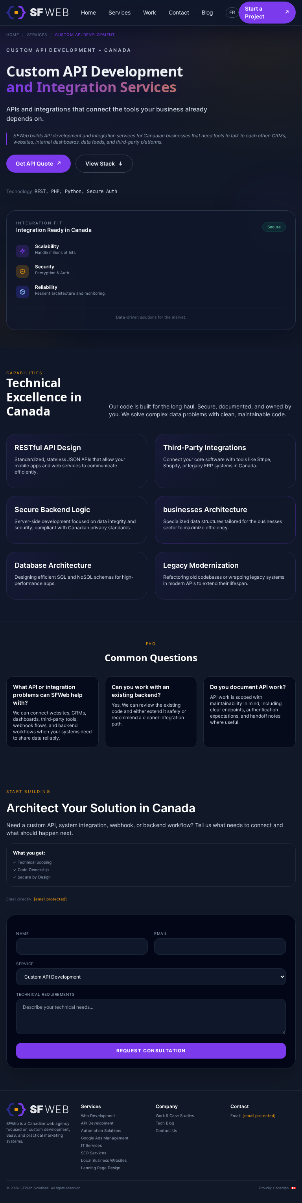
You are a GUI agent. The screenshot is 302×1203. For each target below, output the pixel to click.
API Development (97, 1123)
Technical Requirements (45, 994)
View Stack (104, 163)
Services (120, 12)
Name (22, 933)
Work (149, 12)
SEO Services (93, 1152)
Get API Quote (38, 163)
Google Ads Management (105, 1138)
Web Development (98, 1115)
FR (232, 12)
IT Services (91, 1145)
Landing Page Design (100, 1167)
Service (25, 963)
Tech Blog (165, 1123)
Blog (207, 12)
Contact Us (166, 1130)
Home (88, 12)
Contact (179, 12)
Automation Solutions (101, 1130)
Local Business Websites (104, 1160)
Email (161, 933)
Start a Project (267, 12)
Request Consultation (151, 1051)
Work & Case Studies (175, 1115)
